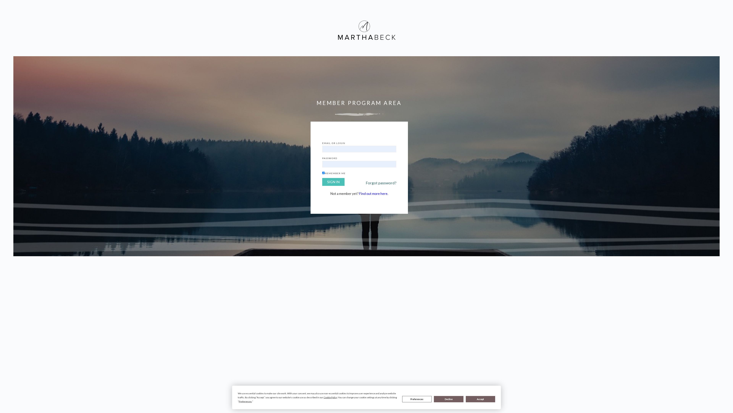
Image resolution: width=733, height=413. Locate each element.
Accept (480, 399)
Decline (449, 399)
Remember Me (335, 173)
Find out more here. (373, 193)
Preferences (416, 399)
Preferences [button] (245, 401)
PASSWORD (329, 158)
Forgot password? (381, 182)
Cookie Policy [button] (330, 397)
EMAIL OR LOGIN (333, 143)
